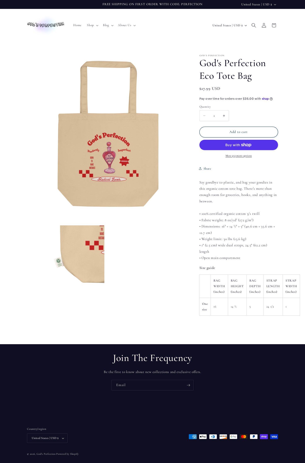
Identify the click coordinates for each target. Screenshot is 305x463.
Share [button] (207, 168)
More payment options (239, 155)
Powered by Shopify (67, 453)
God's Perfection (46, 453)
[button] (92, 25)
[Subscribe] (188, 385)
